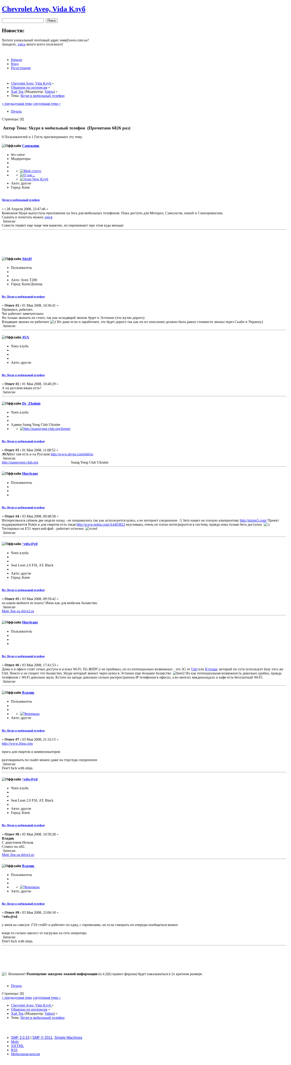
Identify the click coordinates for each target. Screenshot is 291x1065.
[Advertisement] (144, 242)
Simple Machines (68, 1038)
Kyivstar (211, 669)
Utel (194, 669)
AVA (25, 337)
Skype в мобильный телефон (21, 200)
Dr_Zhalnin (31, 403)
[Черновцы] (30, 714)
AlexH (27, 259)
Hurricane (30, 473)
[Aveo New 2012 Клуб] (34, 179)
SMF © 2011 (42, 1038)
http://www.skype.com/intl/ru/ (72, 454)
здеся (48, 217)
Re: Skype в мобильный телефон (23, 296)
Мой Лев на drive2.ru (18, 611)
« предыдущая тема (17, 104)
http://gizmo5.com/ (253, 520)
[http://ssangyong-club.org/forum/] (45, 429)
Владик (28, 692)
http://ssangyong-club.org (20, 462)
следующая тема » (47, 104)
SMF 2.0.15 (20, 1038)
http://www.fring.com (17, 743)
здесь (21, 44)
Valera (49, 91)
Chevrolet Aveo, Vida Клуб (43, 9)
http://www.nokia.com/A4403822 (101, 524)
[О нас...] (27, 175)
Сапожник (30, 146)
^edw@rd (30, 544)
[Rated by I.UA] (145, 1062)
